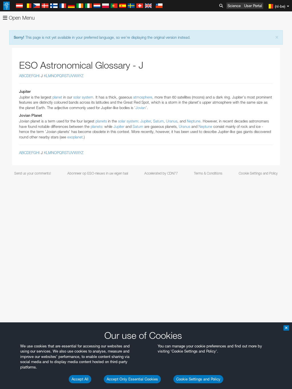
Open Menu (21, 18)
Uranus (171, 121)
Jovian (140, 107)
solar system (83, 97)
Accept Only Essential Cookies (132, 379)
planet (57, 97)
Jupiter (145, 121)
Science (234, 5)
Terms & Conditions (208, 173)
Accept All (80, 379)
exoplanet (75, 137)
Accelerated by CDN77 (161, 173)
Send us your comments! (32, 173)
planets (101, 121)
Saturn (158, 121)
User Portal (253, 5)
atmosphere (142, 97)
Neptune (193, 121)
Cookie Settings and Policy (198, 379)
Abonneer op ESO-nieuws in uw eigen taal (97, 173)
